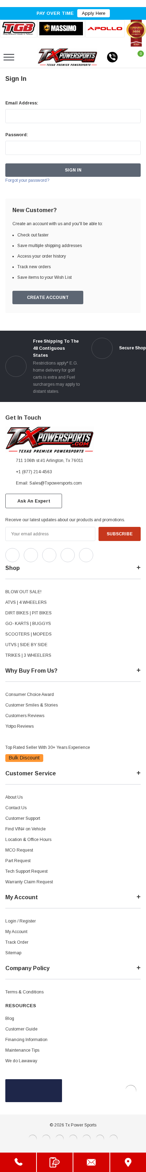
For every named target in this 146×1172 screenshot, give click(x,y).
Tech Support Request (26, 871)
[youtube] (117, 553)
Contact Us (16, 807)
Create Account (48, 297)
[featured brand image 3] (105, 28)
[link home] (67, 57)
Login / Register (20, 921)
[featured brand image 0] (18, 28)
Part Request (17, 860)
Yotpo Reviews (19, 726)
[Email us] (91, 1162)
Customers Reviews (24, 715)
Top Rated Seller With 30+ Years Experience (47, 747)
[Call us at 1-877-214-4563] (112, 57)
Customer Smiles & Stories (31, 705)
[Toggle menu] (9, 57)
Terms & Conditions (24, 992)
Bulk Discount (24, 758)
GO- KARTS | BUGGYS (28, 623)
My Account (16, 931)
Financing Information (26, 1039)
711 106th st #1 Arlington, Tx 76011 (49, 460)
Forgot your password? (27, 180)
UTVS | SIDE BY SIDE (26, 644)
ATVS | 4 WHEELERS (26, 602)
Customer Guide (21, 1029)
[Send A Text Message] (55, 1162)
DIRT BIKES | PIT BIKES (28, 613)
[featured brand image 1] (61, 28)
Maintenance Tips (22, 1050)
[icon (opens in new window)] (12, 555)
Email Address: (21, 103)
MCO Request (19, 850)
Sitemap (13, 952)
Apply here (93, 13)
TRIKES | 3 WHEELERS (28, 655)
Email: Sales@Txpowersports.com (49, 483)
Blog (9, 1018)
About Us (14, 797)
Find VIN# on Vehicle (25, 829)
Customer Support (22, 818)
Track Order (16, 942)
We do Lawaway (21, 1060)
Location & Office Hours (28, 839)
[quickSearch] (25, 57)
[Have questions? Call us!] (18, 1162)
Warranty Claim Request (29, 881)
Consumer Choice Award (29, 694)
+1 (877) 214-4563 (34, 471)
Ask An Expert (33, 501)
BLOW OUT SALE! (23, 591)
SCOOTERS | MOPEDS (28, 634)
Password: (16, 134)
